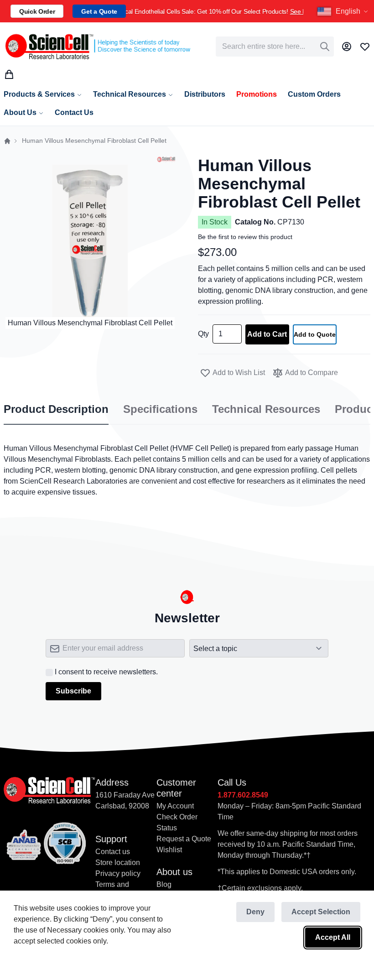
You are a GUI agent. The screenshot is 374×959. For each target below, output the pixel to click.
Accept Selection (320, 912)
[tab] (56, 410)
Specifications (160, 409)
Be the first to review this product (245, 236)
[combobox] (275, 46)
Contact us (112, 851)
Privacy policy (117, 873)
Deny (255, 912)
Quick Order (37, 11)
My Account (175, 806)
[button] (343, 11)
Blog (163, 884)
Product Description (56, 409)
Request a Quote (183, 839)
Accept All (332, 937)
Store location (117, 862)
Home (7, 141)
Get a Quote (99, 11)
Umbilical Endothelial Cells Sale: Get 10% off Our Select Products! (214, 11)
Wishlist (169, 850)
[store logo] (97, 46)
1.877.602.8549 (243, 795)
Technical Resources (266, 409)
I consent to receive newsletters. (106, 672)
